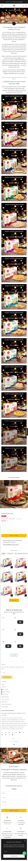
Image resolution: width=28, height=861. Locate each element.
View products (14, 118)
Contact (14, 789)
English (13, 738)
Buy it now (14, 535)
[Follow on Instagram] (9, 732)
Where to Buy (4, 689)
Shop (2, 684)
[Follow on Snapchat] (2, 734)
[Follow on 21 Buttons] (12, 734)
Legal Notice (4, 701)
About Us (3, 686)
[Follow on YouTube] (19, 732)
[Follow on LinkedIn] (23, 732)
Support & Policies (5, 691)
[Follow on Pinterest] (16, 732)
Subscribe (13, 856)
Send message (14, 810)
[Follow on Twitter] (5, 732)
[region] (14, 16)
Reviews (1, 692)
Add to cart (14, 531)
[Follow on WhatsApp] (5, 734)
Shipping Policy (5, 696)
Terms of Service (5, 699)
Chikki (3, 553)
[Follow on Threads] (12, 732)
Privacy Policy (4, 706)
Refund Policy (4, 694)
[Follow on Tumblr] (9, 734)
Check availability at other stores (11, 544)
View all (14, 600)
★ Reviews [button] (26, 431)
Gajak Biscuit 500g (7, 513)
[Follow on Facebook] (2, 732)
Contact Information (6, 704)
